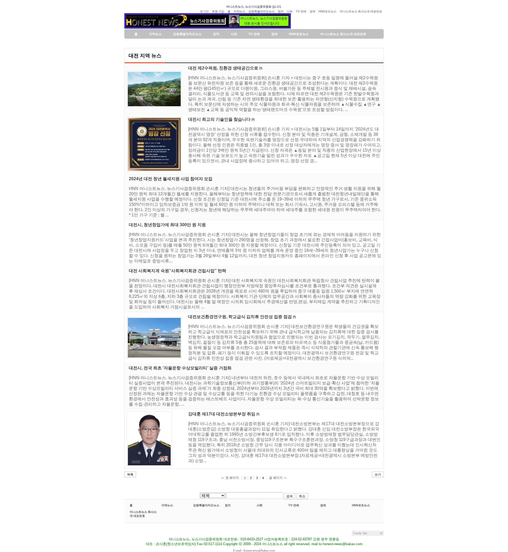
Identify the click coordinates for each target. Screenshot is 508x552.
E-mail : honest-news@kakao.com (254, 550)
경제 (323, 505)
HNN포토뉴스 (361, 505)
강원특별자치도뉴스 (206, 505)
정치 (228, 505)
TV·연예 (293, 505)
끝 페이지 (276, 478)
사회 (259, 505)
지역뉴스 (167, 505)
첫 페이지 (232, 478)
